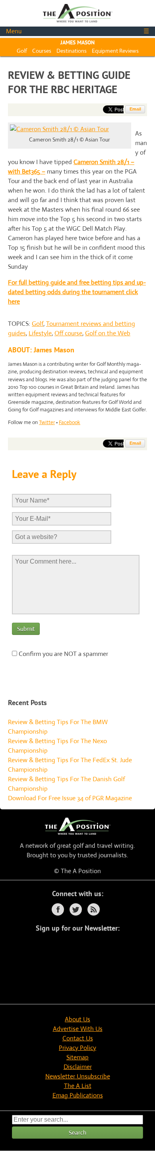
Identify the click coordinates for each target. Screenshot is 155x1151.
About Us (77, 1019)
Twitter (47, 422)
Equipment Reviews (115, 50)
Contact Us (77, 1038)
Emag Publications (77, 1095)
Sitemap (77, 1057)
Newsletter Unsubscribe (77, 1076)
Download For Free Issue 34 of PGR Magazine (70, 798)
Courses (41, 50)
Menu (77, 31)
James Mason (77, 42)
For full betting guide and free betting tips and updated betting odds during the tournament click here (77, 292)
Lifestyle (40, 333)
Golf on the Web (107, 333)
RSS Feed (93, 909)
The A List (77, 1086)
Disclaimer (78, 1067)
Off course (68, 333)
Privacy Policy (77, 1048)
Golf (22, 50)
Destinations (71, 50)
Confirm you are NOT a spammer (62, 654)
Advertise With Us (78, 1029)
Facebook (69, 422)
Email (135, 109)
